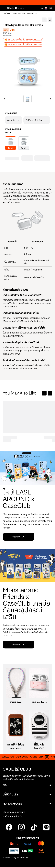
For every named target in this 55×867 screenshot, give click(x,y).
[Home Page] (15, 8)
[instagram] (21, 827)
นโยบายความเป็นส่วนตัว (14, 812)
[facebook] (9, 827)
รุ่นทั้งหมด (6, 13)
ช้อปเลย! (16, 536)
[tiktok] (33, 827)
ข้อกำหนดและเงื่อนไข (12, 816)
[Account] (46, 8)
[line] (46, 827)
